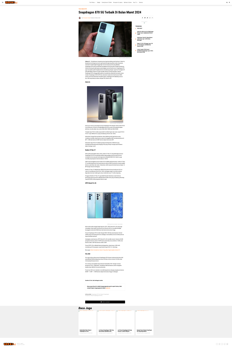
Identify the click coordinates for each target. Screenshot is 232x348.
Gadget (98, 2)
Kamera (141, 2)
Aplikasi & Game (128, 2)
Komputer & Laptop (117, 2)
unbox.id (108, 288)
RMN (23, 344)
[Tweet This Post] (145, 18)
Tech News (92, 2)
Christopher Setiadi (86, 17)
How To (135, 2)
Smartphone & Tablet (107, 2)
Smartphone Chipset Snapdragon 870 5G (93, 295)
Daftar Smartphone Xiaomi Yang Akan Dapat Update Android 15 (105, 250)
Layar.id (21, 343)
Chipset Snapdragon (104, 294)
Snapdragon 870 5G (96, 294)
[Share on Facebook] (142, 18)
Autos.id (18, 343)
